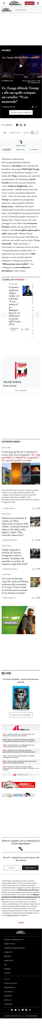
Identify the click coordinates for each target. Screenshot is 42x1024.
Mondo (6, 50)
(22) (39, 540)
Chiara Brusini (8, 508)
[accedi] (38, 3)
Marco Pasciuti (8, 598)
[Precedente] (4, 315)
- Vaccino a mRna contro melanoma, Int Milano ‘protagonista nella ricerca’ (19, 756)
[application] (21, 66)
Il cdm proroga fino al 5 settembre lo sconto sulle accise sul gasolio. (19, 453)
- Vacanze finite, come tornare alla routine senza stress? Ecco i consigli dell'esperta (19, 762)
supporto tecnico (12, 915)
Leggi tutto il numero (21, 715)
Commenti (8, 125)
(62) (39, 107)
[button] (21, 65)
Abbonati (29, 3)
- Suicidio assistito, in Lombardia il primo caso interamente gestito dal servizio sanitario (18, 735)
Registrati (30, 868)
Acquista (21, 390)
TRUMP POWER (12, 382)
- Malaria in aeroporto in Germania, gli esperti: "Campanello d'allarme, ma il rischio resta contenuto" (19, 740)
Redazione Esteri (14, 329)
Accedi (11, 868)
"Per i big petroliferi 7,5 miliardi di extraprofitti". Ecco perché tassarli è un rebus (21, 457)
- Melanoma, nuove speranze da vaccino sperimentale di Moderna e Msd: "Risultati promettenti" (19, 751)
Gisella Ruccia (8, 107)
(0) (28, 329)
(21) (39, 598)
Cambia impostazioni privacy (14, 948)
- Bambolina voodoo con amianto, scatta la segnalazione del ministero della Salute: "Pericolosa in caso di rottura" (21, 768)
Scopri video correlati (21, 112)
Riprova (21, 922)
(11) (39, 569)
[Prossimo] (37, 315)
